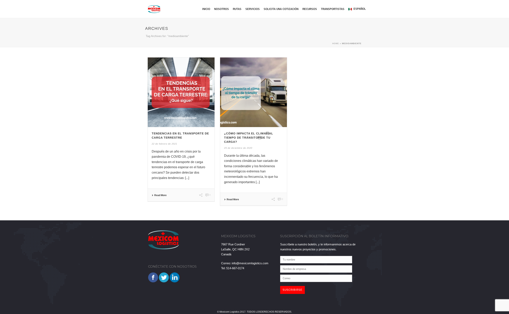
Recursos (309, 9)
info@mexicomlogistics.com (250, 263)
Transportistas (332, 9)
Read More (160, 195)
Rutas (237, 9)
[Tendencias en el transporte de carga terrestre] (181, 92)
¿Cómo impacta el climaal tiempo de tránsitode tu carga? (248, 137)
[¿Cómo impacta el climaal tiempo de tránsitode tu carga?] (253, 92)
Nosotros (221, 9)
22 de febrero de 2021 (164, 144)
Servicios (252, 9)
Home (335, 43)
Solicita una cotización (281, 9)
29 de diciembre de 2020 (238, 148)
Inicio (206, 9)
